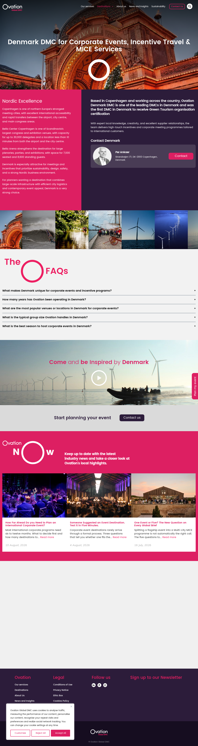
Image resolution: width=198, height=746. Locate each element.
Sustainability (158, 6)
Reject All (40, 733)
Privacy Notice (61, 690)
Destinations (103, 6)
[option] (38, 229)
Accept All (60, 733)
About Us (19, 695)
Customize (20, 733)
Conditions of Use (62, 684)
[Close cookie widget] (71, 706)
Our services (87, 6)
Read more (47, 537)
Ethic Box (58, 695)
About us (121, 6)
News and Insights (138, 6)
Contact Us (177, 6)
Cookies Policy (61, 701)
